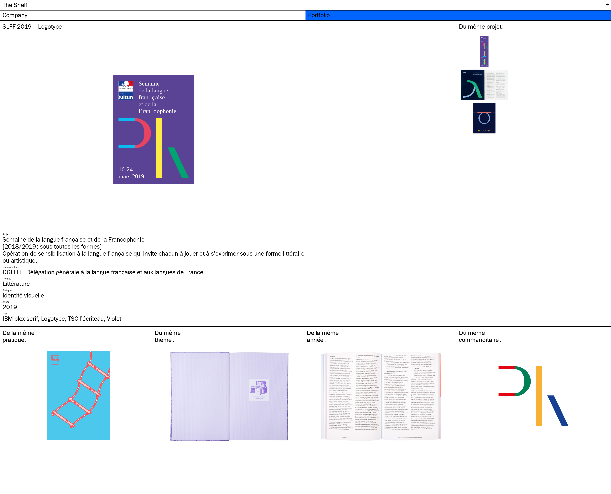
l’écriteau (86, 318)
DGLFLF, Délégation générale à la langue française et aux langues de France (103, 272)
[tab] (153, 15)
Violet (114, 318)
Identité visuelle (23, 295)
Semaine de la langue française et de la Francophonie (73, 239)
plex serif (20, 318)
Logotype (53, 318)
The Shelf (15, 5)
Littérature (16, 283)
